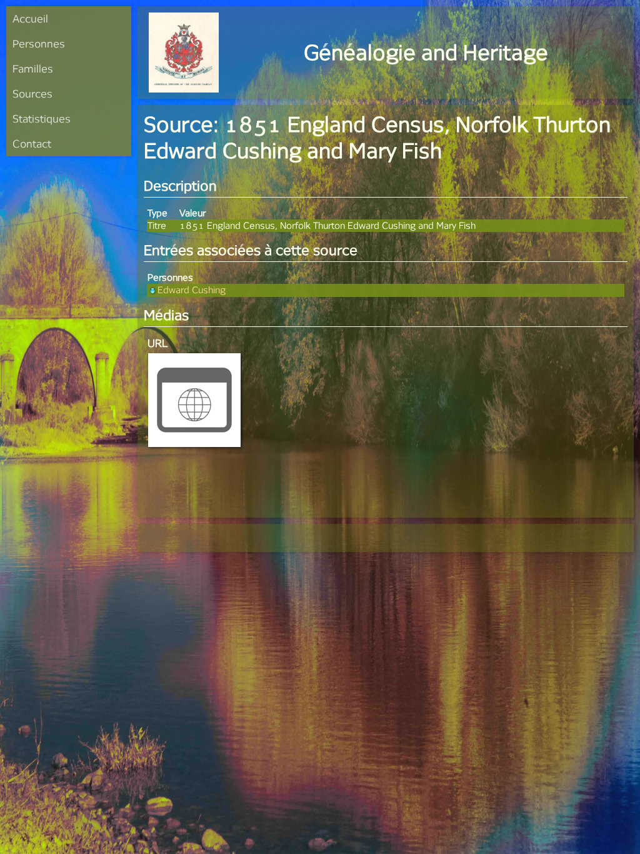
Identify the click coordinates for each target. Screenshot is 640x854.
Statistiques (41, 118)
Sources (32, 93)
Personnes (38, 43)
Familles (32, 68)
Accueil (30, 18)
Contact (31, 143)
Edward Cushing (192, 289)
